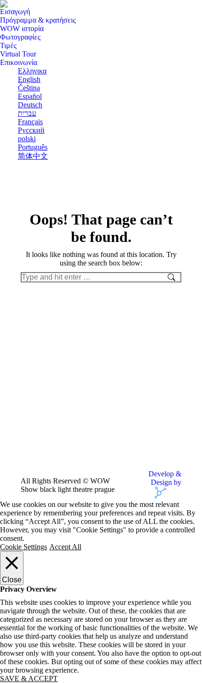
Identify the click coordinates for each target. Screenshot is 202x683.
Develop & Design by (164, 478)
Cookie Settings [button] (23, 547)
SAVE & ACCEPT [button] (29, 679)
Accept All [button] (65, 547)
